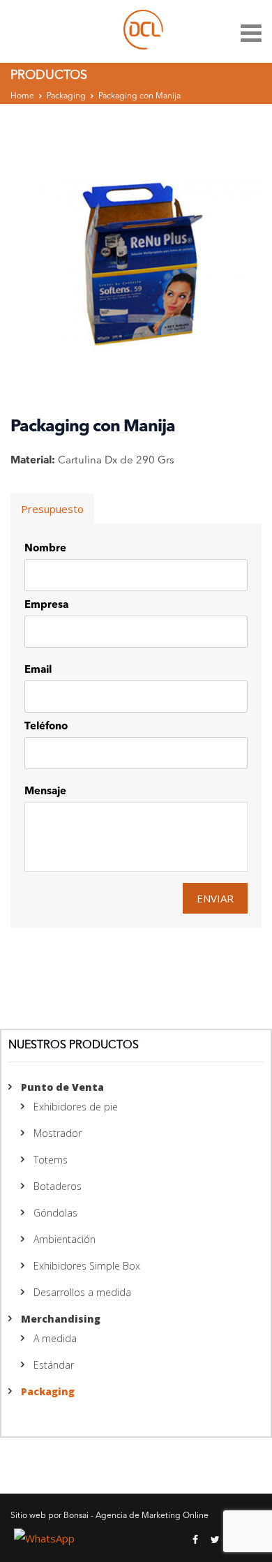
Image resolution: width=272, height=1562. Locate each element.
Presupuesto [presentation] (52, 509)
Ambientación (64, 1239)
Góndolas (55, 1212)
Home (22, 96)
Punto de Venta (62, 1087)
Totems (50, 1159)
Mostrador (57, 1133)
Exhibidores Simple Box (86, 1265)
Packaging (66, 96)
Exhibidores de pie (75, 1106)
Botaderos (57, 1186)
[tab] (52, 508)
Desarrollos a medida (82, 1292)
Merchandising (60, 1318)
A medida (55, 1338)
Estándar (53, 1364)
